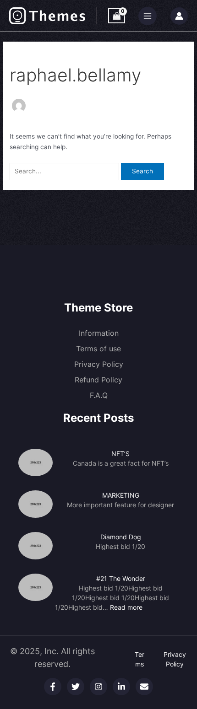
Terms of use (98, 348)
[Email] (144, 686)
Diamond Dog (120, 537)
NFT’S (120, 453)
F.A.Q (99, 395)
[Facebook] (52, 686)
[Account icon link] (179, 16)
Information (99, 333)
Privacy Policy (98, 364)
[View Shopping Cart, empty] (116, 15)
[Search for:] (65, 171)
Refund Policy (98, 379)
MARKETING (120, 495)
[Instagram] (98, 686)
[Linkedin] (121, 686)
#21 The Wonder (120, 578)
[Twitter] (75, 686)
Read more (126, 607)
